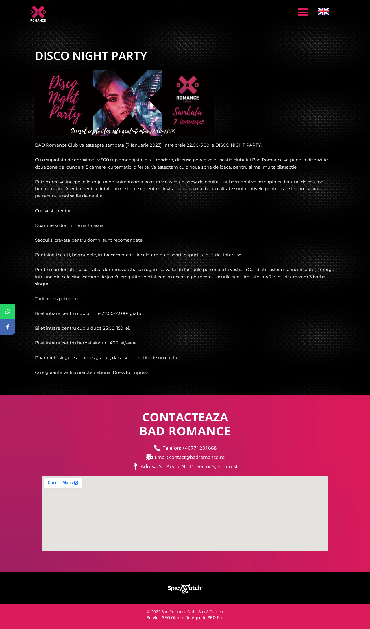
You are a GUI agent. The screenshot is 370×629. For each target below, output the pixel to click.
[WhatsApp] (7, 311)
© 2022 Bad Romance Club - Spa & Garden (185, 611)
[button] (303, 12)
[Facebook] (7, 327)
